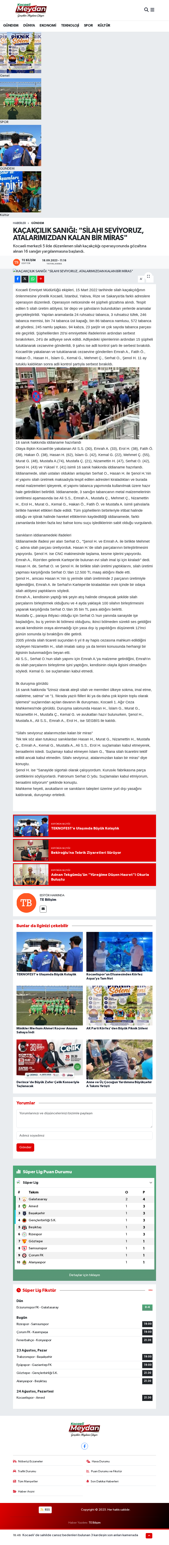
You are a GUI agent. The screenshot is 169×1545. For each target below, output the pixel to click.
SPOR (88, 25)
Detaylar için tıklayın (84, 1275)
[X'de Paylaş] (24, 279)
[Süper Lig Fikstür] (151, 1290)
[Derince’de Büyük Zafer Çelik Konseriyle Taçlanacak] (49, 1059)
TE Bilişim (48, 900)
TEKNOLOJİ (70, 25)
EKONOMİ (48, 25)
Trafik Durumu (27, 1471)
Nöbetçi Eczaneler (30, 1461)
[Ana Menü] (152, 10)
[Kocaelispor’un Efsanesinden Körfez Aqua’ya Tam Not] (119, 952)
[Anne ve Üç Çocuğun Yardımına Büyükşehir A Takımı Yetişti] (119, 1059)
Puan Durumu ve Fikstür (106, 1471)
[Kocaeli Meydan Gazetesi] (31, 10)
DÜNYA (29, 25)
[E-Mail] (43, 909)
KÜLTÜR (104, 25)
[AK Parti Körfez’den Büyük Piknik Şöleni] (119, 1005)
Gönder (25, 1147)
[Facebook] (84, 1446)
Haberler (19, 223)
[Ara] (146, 10)
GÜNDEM (10, 25)
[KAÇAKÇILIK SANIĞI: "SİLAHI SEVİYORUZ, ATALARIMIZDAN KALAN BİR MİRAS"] (84, 271)
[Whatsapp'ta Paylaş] (32, 279)
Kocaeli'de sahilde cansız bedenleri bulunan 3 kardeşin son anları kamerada (80, 1535)
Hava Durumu (101, 1461)
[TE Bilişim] (26, 902)
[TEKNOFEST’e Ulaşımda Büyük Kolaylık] (49, 952)
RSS (47, 1509)
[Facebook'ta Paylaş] (17, 279)
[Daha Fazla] (40, 279)
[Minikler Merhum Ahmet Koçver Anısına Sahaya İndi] (49, 1005)
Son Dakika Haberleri (105, 1481)
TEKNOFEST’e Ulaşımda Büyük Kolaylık (46, 974)
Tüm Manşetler (28, 1481)
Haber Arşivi (26, 1491)
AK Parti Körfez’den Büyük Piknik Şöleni (117, 1028)
